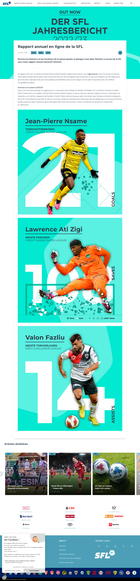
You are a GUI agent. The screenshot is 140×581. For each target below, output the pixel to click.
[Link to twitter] (123, 546)
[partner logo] (26, 511)
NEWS (107, 3)
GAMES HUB (118, 3)
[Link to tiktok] (132, 546)
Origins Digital (21, 579)
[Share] (120, 53)
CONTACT (62, 546)
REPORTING (86, 3)
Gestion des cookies (66, 562)
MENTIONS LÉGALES (67, 554)
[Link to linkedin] (115, 546)
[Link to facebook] (99, 546)
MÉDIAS (62, 550)
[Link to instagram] (107, 546)
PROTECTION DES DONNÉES (70, 558)
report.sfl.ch (92, 74)
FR (131, 3)
